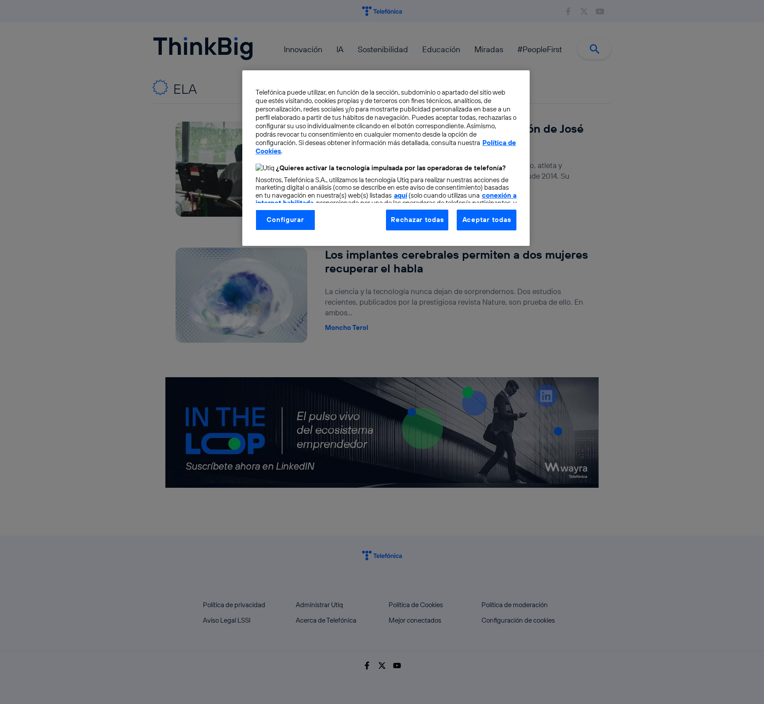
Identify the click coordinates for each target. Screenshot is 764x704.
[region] (386, 157)
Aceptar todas (486, 219)
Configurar (285, 219)
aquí (400, 195)
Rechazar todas (417, 219)
